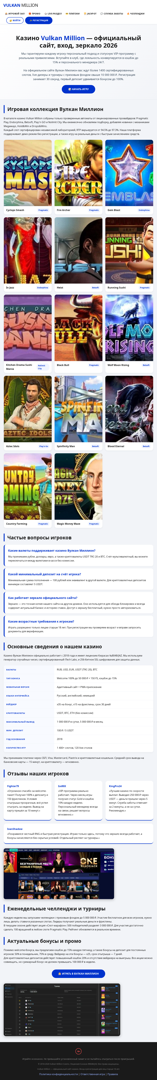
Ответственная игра (92, 1074)
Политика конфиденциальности (58, 1074)
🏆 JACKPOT (90, 13)
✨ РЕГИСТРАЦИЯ (38, 20)
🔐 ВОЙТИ (15, 20)
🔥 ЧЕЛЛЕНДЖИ (135, 13)
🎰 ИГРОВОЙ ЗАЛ (15, 13)
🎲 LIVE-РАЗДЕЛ (53, 13)
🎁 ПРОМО (34, 13)
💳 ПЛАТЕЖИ (73, 13)
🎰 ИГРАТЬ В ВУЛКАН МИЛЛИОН (78, 973)
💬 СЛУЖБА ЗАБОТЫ (111, 13)
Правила (112, 1074)
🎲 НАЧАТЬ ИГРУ (78, 89)
